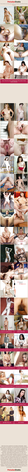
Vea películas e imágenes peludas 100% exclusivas (14, 81)
